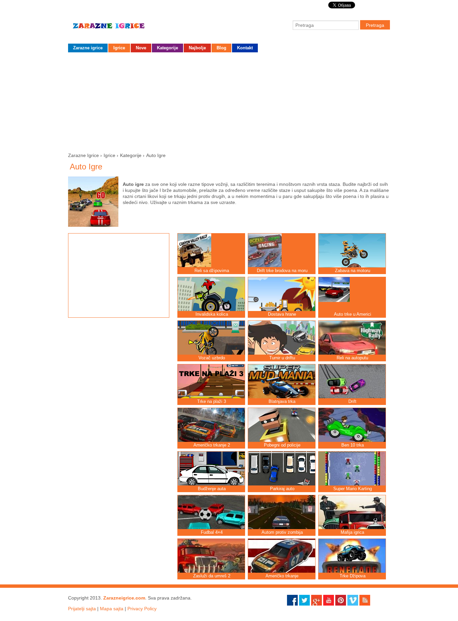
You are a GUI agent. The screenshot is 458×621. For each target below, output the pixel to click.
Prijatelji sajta (82, 608)
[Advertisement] (229, 101)
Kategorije (167, 47)
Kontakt (245, 47)
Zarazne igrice (118, 28)
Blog (221, 47)
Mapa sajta (111, 608)
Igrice (119, 47)
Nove (141, 47)
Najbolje (197, 47)
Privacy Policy (142, 608)
